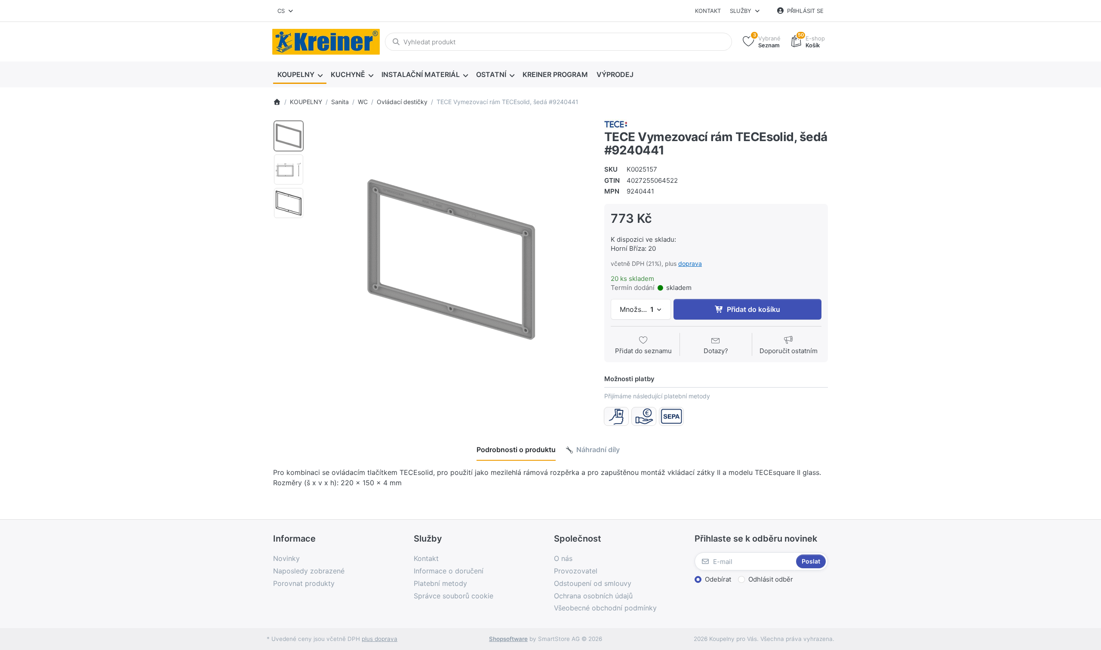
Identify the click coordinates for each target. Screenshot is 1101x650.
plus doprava (379, 638)
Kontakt (708, 10)
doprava (690, 263)
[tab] (516, 450)
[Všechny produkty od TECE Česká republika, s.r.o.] (615, 124)
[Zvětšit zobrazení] (451, 259)
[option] (288, 136)
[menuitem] (299, 75)
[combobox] (285, 11)
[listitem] (451, 259)
